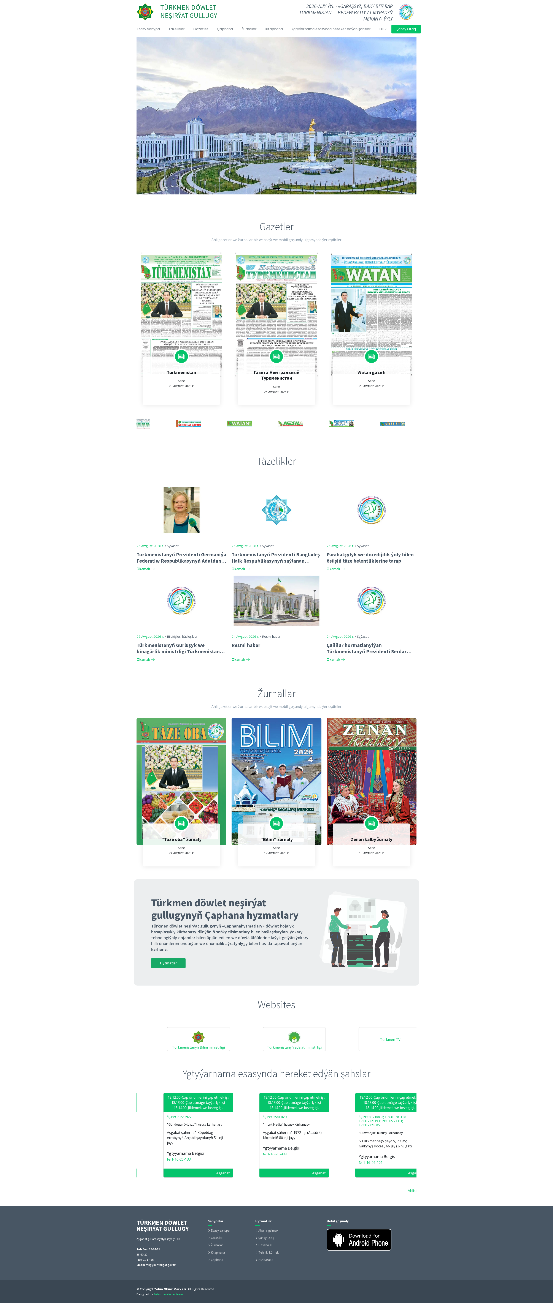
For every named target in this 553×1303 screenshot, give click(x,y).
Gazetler (200, 29)
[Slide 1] (276, 188)
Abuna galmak (268, 1230)
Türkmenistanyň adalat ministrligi (243, 1047)
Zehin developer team (168, 1294)
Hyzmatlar (168, 963)
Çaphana (225, 29)
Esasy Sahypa (148, 29)
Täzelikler (176, 29)
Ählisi (412, 1190)
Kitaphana (274, 29)
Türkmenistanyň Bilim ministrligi (147, 1047)
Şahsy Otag (406, 29)
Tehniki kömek (268, 1252)
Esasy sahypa (220, 1230)
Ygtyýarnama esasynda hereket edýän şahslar (331, 29)
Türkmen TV (339, 1039)
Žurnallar (249, 29)
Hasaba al (265, 1245)
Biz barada (265, 1259)
